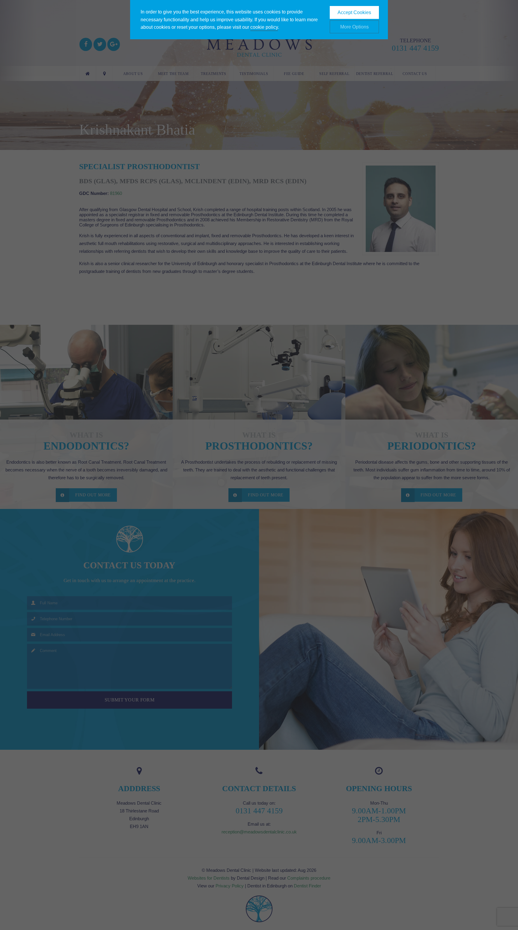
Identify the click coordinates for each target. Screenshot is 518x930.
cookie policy (264, 27)
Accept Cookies (354, 12)
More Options (354, 26)
